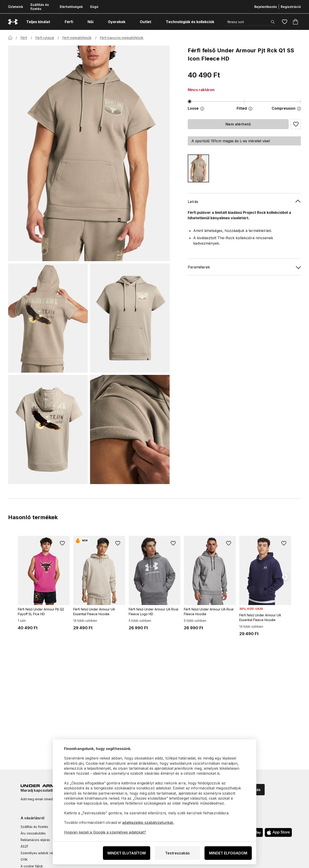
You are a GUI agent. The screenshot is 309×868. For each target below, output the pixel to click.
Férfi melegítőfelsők (77, 38)
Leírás (193, 201)
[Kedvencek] (284, 21)
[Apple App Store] (278, 832)
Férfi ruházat (45, 38)
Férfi (24, 38)
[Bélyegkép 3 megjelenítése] (48, 429)
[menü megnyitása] (54, 22)
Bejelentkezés (265, 7)
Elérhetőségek (71, 7)
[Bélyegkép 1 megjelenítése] (48, 318)
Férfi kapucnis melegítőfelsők (121, 38)
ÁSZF (25, 846)
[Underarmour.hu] (13, 22)
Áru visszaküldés (33, 833)
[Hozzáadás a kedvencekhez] (62, 543)
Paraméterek (199, 267)
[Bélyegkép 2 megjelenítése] (130, 318)
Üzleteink (15, 7)
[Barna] (198, 168)
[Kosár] (295, 21)
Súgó (94, 7)
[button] (296, 124)
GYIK (24, 859)
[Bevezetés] (10, 38)
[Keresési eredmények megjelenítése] (273, 22)
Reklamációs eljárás (35, 840)
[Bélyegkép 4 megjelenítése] (130, 429)
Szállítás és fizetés (39, 7)
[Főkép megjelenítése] (89, 153)
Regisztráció (291, 7)
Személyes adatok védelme (41, 853)
